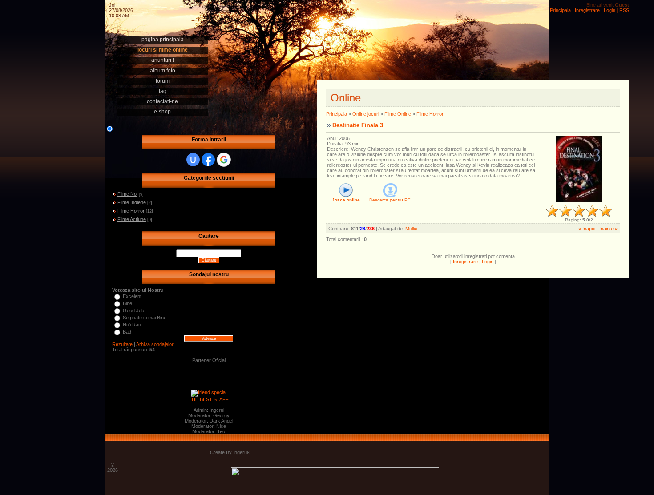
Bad (127, 331)
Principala (560, 10)
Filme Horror (131, 210)
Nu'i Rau (132, 324)
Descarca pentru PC (390, 199)
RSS (624, 10)
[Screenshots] (579, 169)
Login (609, 10)
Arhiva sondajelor (155, 344)
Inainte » (608, 228)
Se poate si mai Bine (144, 317)
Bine (127, 303)
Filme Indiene (131, 202)
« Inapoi (586, 228)
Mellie (411, 228)
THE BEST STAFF (209, 399)
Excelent (132, 296)
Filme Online (397, 114)
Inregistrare (587, 10)
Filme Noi (127, 194)
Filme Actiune (131, 219)
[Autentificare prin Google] (224, 160)
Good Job (133, 310)
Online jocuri (365, 114)
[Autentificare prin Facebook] (208, 159)
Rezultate (122, 344)
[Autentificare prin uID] (193, 159)
